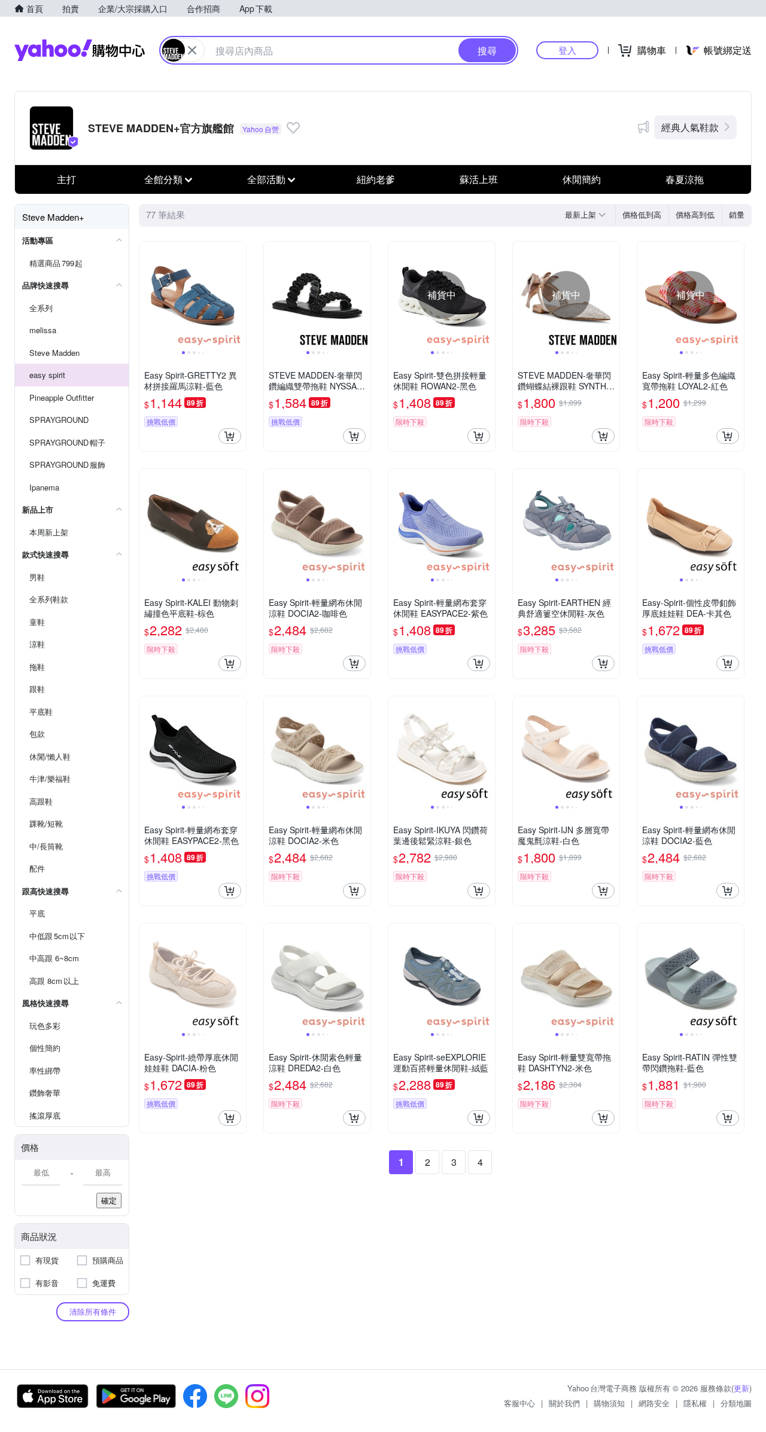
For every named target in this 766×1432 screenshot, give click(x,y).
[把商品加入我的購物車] (229, 436)
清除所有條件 (92, 1311)
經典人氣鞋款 (690, 127)
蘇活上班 (479, 179)
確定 (109, 1200)
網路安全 (654, 1403)
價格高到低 (695, 214)
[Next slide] (238, 295)
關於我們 (564, 1403)
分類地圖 (736, 1403)
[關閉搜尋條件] (192, 50)
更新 (741, 1388)
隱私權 (695, 1403)
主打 (66, 179)
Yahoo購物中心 (79, 50)
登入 (567, 50)
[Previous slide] (147, 295)
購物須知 (609, 1403)
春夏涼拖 (684, 179)
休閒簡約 (582, 179)
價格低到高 (641, 214)
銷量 (736, 214)
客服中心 (519, 1403)
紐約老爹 (376, 179)
